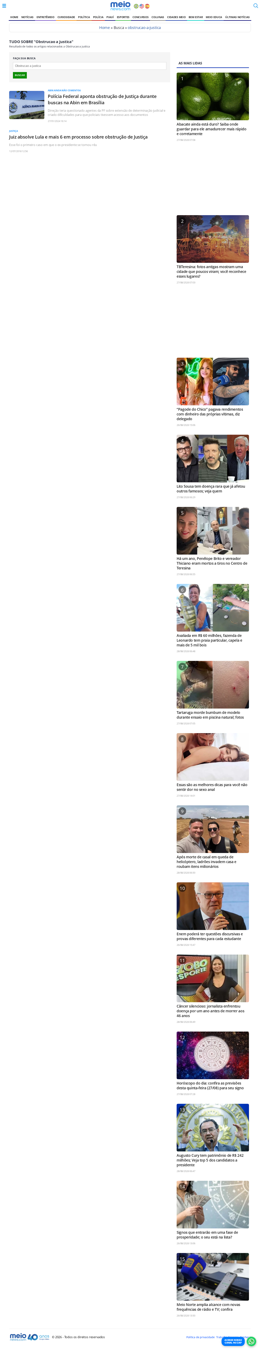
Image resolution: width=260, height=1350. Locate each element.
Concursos (140, 17)
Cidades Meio (176, 17)
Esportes (123, 17)
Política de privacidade (200, 1337)
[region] (213, 180)
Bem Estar (196, 17)
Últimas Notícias (237, 17)
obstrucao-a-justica (144, 27)
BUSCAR (20, 75)
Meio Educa (214, 17)
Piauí (110, 17)
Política (84, 17)
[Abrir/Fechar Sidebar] (4, 5)
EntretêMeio (45, 17)
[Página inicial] (120, 5)
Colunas (158, 17)
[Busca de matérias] (256, 7)
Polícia (98, 17)
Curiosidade (66, 17)
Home (14, 17)
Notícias (27, 17)
